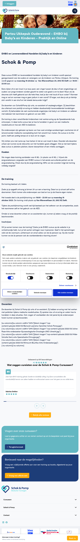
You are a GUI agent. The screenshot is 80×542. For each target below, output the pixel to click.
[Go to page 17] (50, 401)
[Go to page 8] (26, 401)
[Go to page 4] (15, 401)
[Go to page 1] (7, 401)
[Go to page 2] (10, 401)
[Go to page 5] (18, 401)
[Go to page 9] (29, 401)
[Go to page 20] (59, 401)
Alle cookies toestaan (65, 292)
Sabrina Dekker (12, 391)
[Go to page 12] (37, 401)
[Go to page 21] (61, 401)
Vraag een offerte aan (18, 475)
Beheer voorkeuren (66, 285)
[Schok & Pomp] (11, 11)
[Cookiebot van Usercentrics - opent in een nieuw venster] (68, 247)
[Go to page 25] (72, 401)
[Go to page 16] (48, 401)
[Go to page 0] (5, 401)
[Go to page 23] (67, 401)
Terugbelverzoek (16, 447)
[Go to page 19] (56, 401)
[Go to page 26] (75, 401)
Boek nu (72, 538)
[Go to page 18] (53, 401)
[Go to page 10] (32, 401)
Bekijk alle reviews (41, 415)
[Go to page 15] (45, 401)
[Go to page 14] (42, 401)
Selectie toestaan (40, 292)
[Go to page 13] (40, 401)
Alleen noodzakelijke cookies (14, 292)
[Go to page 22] (64, 401)
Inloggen (10, 3)
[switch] (30, 277)
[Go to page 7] (23, 401)
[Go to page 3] (13, 401)
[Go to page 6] (21, 401)
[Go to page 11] (34, 401)
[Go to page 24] (69, 401)
